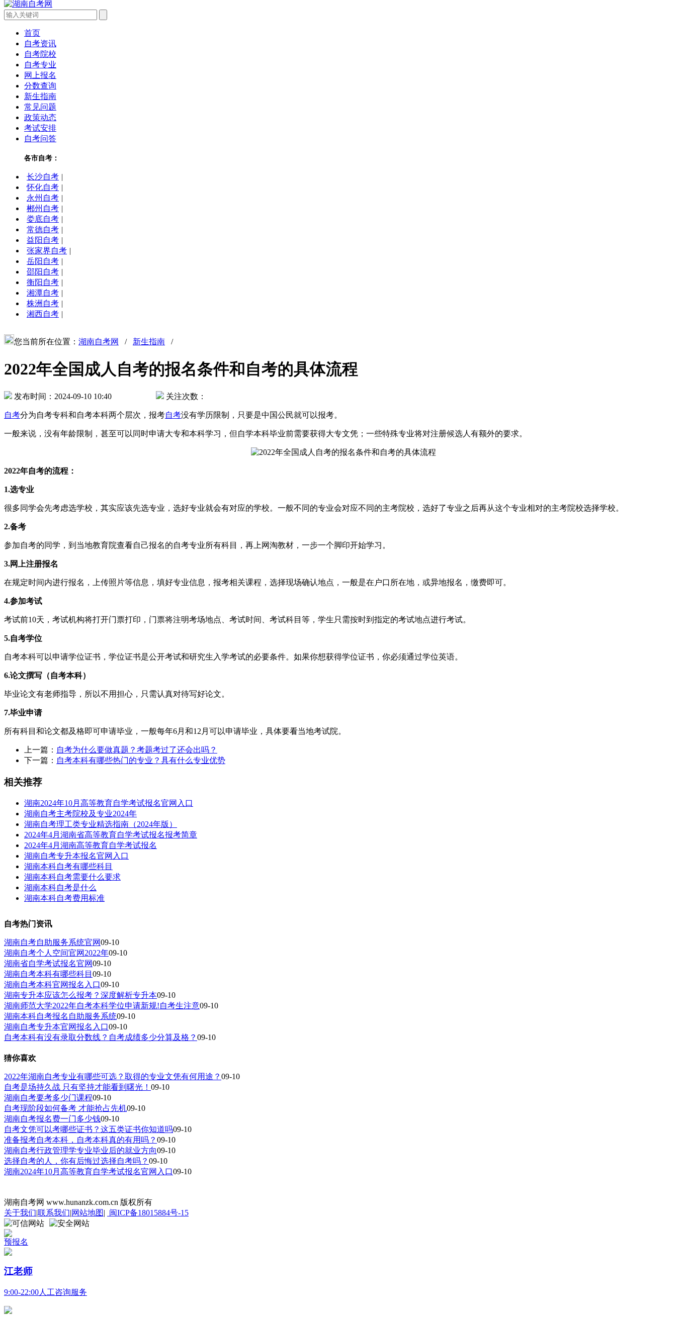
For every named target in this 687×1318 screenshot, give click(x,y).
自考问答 (40, 138)
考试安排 (40, 128)
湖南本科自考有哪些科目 (68, 866)
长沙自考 (43, 176)
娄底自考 (43, 219)
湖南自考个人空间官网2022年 (56, 953)
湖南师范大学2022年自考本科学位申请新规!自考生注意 (102, 1005)
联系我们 (54, 1212)
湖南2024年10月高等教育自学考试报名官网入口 (108, 803)
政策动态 (40, 117)
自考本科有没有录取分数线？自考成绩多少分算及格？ (100, 1037)
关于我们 (20, 1212)
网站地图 (87, 1212)
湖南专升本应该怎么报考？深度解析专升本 (80, 995)
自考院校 (40, 54)
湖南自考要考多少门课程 (48, 1097)
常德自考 (43, 229)
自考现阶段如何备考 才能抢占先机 (65, 1108)
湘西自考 (43, 314)
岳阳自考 (43, 261)
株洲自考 (43, 303)
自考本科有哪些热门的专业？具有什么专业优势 (140, 760)
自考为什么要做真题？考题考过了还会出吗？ (136, 749)
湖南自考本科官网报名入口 (52, 984)
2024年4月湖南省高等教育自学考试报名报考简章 (110, 834)
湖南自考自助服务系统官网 (52, 942)
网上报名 (40, 75)
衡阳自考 (43, 282)
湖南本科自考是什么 (60, 887)
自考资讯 (40, 43)
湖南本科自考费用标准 (64, 898)
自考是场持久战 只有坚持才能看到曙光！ (77, 1087)
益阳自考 (43, 240)
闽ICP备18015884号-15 (148, 1212)
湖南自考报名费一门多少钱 (52, 1118)
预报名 (16, 1242)
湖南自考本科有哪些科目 (48, 974)
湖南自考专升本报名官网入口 (76, 856)
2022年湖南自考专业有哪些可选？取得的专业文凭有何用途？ (112, 1076)
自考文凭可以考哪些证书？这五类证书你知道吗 (88, 1129)
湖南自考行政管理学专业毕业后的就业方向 (80, 1150)
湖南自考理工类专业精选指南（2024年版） (100, 824)
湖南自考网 (98, 341)
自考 (12, 415)
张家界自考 (47, 250)
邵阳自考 (43, 271)
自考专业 (40, 64)
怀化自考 (43, 187)
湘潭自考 (43, 293)
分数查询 (40, 85)
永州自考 (43, 198)
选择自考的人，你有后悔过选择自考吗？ (76, 1161)
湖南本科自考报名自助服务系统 (60, 1016)
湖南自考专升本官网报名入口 (56, 1026)
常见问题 (40, 107)
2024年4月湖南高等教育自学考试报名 (90, 845)
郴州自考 (43, 208)
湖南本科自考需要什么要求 (72, 877)
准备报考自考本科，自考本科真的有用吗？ (80, 1140)
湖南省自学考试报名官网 (48, 963)
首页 (32, 33)
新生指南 (40, 96)
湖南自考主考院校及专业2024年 (80, 813)
